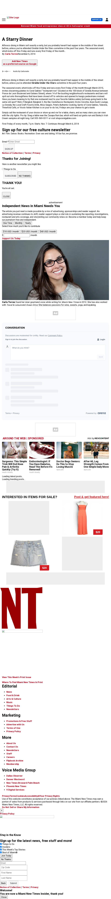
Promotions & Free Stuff (19, 721)
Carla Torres (11, 54)
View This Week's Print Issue (16, 677)
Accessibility (31, 796)
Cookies (20, 796)
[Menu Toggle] (4, 19)
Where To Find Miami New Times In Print (22, 682)
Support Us (96, 19)
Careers (10, 757)
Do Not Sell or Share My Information (20, 807)
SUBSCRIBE (10, 176)
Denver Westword (15, 779)
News (9, 692)
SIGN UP (9, 149)
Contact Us (12, 746)
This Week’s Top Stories (13, 849)
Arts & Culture (13, 699)
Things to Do (8, 844)
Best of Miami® (9, 852)
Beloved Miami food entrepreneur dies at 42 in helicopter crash (55, 26)
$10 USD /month (11, 231)
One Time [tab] (7, 223)
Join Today (6, 855)
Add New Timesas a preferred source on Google (19, 62)
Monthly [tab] (18, 223)
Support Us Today (11, 238)
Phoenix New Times (16, 786)
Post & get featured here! (91, 497)
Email (5, 141)
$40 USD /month (48, 231)
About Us (11, 743)
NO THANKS (25, 176)
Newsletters (12, 709)
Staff (9, 753)
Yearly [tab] (28, 223)
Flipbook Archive (14, 760)
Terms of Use (13, 728)
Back (3, 883)
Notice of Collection (12, 153)
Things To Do (13, 706)
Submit (13, 883)
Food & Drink (12, 695)
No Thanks (6, 859)
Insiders (6, 847)
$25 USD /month (29, 231)
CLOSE (6, 196)
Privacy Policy (13, 731)
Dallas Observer (14, 776)
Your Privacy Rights (50, 796)
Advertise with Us (15, 724)
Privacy (36, 153)
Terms (27, 153)
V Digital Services (15, 790)
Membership (12, 764)
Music (9, 702)
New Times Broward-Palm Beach (23, 783)
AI (39, 796)
